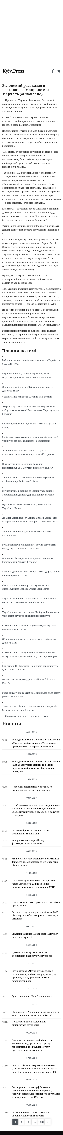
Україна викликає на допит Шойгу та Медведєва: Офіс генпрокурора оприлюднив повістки (30, 614)
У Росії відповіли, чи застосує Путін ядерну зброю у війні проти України (31, 573)
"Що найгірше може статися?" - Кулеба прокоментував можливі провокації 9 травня (28, 452)
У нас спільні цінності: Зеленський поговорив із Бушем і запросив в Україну (29, 708)
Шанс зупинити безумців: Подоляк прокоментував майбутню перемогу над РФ (27, 465)
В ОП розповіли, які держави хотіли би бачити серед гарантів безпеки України (29, 546)
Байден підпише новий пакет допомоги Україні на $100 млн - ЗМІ (31, 362)
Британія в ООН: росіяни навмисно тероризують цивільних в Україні (30, 667)
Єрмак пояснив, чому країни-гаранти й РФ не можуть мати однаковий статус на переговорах (29, 654)
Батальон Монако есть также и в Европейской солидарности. (30, 1114)
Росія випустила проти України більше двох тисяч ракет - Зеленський (31, 694)
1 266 (41, 1121)
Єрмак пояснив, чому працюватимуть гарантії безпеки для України (29, 627)
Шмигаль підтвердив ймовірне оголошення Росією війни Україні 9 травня (27, 560)
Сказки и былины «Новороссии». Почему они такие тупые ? (35, 935)
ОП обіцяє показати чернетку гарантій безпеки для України (29, 640)
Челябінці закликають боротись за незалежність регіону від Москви (32, 788)
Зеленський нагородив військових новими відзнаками (26, 533)
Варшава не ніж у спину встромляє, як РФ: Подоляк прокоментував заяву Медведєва (26, 375)
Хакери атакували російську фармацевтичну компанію (28, 842)
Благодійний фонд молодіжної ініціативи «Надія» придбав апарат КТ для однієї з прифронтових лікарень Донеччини (36, 743)
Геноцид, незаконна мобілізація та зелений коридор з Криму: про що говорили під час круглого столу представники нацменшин (32, 1045)
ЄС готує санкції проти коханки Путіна (26, 715)
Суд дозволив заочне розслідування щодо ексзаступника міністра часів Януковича (26, 587)
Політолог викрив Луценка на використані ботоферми (29, 1023)
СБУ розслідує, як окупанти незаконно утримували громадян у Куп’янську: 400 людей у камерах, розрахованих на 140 (35, 1068)
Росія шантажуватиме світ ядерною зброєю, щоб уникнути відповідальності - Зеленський (30, 438)
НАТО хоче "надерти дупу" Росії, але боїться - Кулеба (28, 681)
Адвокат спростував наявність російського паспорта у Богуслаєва (32, 954)
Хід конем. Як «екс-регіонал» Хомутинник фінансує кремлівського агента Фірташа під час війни (35, 862)
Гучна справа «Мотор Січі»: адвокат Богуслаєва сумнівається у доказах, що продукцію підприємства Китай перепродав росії (34, 975)
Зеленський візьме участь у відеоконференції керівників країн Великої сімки (28, 479)
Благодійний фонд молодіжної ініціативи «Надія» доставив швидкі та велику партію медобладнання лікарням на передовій (36, 766)
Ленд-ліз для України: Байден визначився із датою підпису (27, 388)
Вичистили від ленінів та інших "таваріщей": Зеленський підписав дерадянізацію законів (28, 492)
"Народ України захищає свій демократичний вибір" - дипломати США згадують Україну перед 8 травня (31, 410)
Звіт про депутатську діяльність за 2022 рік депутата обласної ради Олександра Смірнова (35, 915)
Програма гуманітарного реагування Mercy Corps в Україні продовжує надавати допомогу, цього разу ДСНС (33, 883)
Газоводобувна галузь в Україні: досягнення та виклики (30, 832)
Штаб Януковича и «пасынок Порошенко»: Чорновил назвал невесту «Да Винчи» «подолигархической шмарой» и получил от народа (36, 810)
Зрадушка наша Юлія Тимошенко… (32, 996)
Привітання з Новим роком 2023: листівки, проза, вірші (36, 904)
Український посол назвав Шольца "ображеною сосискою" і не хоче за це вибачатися (29, 600)
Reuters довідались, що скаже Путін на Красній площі (29, 425)
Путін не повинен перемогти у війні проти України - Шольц (26, 506)
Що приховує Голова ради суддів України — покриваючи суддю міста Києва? (36, 1013)
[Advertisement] (31, 33)
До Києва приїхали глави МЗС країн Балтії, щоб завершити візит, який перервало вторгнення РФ (30, 519)
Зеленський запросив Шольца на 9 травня (28, 396)
